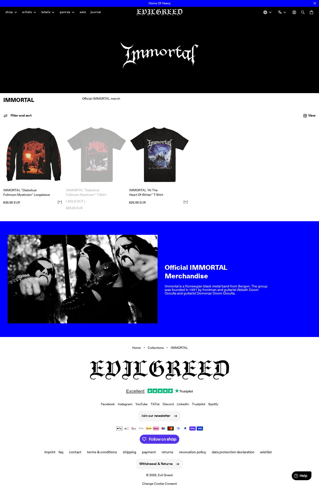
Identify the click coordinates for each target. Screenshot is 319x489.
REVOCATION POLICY (192, 452)
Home (136, 348)
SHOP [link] (9, 12)
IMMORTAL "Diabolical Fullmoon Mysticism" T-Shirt (86, 192)
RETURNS (167, 452)
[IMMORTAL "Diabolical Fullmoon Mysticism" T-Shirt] (96, 154)
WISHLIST (266, 452)
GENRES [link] (65, 12)
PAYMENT (149, 452)
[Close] (314, 3)
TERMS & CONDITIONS (102, 452)
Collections (156, 348)
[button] (17, 115)
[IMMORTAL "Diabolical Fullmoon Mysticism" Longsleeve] (33, 154)
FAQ (61, 452)
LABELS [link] (45, 12)
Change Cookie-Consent (159, 483)
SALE (83, 12)
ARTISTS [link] (27, 12)
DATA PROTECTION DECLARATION (233, 452)
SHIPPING (129, 452)
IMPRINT (49, 452)
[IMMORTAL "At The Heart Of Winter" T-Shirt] (159, 154)
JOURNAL (96, 12)
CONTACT (75, 452)
